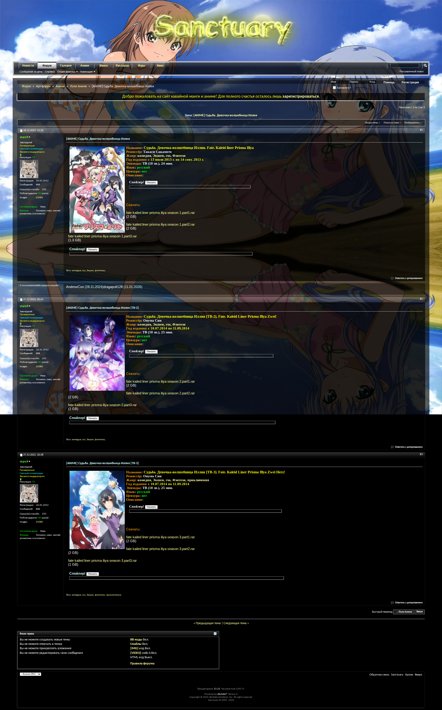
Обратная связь (379, 674)
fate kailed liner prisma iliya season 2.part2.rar (160, 393)
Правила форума (142, 663)
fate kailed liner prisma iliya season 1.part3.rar (102, 236)
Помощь (389, 82)
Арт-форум (43, 86)
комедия (144, 155)
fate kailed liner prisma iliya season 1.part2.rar (160, 224)
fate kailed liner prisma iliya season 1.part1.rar (160, 213)
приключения (198, 480)
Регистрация (410, 82)
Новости (28, 65)
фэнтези (100, 270)
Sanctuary (397, 674)
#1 (421, 130)
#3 (421, 454)
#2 (421, 299)
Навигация (86, 71)
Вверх (419, 612)
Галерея (66, 65)
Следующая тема (235, 623)
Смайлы (136, 644)
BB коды (136, 639)
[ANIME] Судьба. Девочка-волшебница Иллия (225, 115)
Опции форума (66, 71)
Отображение (411, 123)
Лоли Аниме (78, 86)
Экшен (158, 155)
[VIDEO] (135, 653)
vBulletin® (222, 694)
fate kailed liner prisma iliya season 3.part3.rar (102, 560)
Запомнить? (343, 87)
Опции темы (371, 123)
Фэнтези (179, 155)
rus (168, 155)
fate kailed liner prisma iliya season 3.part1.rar (160, 537)
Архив (409, 674)
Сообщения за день (31, 71)
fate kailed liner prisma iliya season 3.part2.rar (160, 549)
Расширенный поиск (412, 71)
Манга (103, 65)
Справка (50, 71)
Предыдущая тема (208, 623)
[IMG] (134, 648)
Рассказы (122, 65)
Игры (141, 65)
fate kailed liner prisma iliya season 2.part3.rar (102, 405)
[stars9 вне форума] (29, 169)
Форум (47, 65)
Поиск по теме (391, 123)
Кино (160, 65)
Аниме (84, 65)
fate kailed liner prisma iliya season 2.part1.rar (160, 381)
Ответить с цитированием (409, 278)
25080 (39, 197)
